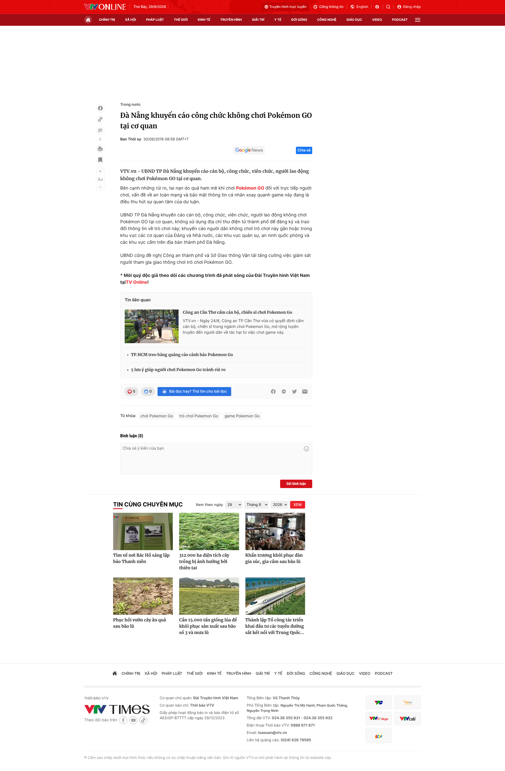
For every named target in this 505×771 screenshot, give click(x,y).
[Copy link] (100, 119)
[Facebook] (100, 108)
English (362, 7)
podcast (400, 20)
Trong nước (130, 104)
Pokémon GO (250, 188)
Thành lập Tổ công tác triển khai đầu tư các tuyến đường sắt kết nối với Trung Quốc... (274, 626)
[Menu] (418, 20)
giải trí (258, 20)
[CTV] (379, 718)
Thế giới (181, 20)
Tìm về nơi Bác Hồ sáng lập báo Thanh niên (141, 558)
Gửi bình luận (296, 484)
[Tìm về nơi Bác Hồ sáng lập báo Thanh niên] (143, 531)
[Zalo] (284, 391)
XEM (298, 505)
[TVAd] (408, 702)
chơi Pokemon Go (156, 415)
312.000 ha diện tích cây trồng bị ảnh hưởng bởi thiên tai (204, 562)
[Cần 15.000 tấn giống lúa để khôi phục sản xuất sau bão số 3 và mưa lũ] (209, 596)
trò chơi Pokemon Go (198, 415)
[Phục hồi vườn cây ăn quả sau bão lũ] (143, 596)
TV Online (136, 282)
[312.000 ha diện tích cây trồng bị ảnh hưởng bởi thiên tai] (209, 531)
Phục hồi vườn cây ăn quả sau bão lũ (139, 623)
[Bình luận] (100, 130)
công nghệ (326, 20)
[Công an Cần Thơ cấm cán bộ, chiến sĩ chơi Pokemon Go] (152, 326)
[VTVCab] (408, 718)
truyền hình (231, 20)
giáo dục (354, 20)
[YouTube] (133, 720)
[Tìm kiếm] (390, 6)
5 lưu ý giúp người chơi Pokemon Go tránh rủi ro (178, 369)
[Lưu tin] (100, 160)
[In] (100, 149)
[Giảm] (100, 187)
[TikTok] (143, 720)
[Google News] (249, 150)
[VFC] (379, 702)
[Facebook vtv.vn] (379, 6)
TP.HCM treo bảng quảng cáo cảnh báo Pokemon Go (182, 354)
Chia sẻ (304, 150)
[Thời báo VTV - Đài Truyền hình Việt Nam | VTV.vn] (105, 7)
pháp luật (155, 20)
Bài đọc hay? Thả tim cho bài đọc (198, 391)
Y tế (277, 20)
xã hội (130, 20)
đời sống (299, 20)
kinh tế (204, 20)
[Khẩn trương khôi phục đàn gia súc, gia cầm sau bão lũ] (275, 531)
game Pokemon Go (242, 415)
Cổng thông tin (331, 7)
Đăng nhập (412, 7)
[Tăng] (100, 171)
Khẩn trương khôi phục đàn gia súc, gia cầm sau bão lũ (274, 558)
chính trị (107, 20)
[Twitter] (294, 391)
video (377, 20)
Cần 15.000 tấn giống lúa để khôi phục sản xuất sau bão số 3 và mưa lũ (208, 626)
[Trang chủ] (88, 20)
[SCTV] (379, 735)
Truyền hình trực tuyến (287, 7)
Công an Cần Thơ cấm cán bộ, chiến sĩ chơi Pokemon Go (237, 312)
